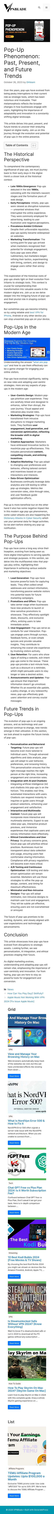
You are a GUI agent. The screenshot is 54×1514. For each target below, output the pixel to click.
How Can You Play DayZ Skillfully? (25, 993)
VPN (10, 1049)
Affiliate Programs (16, 1468)
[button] (39, 7)
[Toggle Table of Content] (32, 145)
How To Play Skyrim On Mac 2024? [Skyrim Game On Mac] (27, 1389)
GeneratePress (41, 1510)
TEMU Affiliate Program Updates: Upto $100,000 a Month (26, 1476)
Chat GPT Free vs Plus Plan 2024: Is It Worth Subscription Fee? (27, 1190)
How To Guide (15, 1383)
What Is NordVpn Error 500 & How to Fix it (26, 1122)
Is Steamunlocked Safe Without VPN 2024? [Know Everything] (25, 1324)
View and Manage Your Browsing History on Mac (24, 1055)
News (10, 989)
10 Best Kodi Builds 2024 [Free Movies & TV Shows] (24, 1259)
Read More (14, 1076)
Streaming (13, 1253)
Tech (11, 1183)
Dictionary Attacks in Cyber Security (23, 518)
